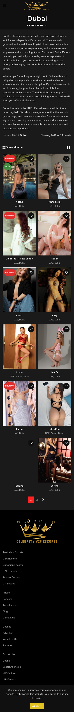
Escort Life (9, 654)
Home (6, 135)
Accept (37, 706)
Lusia (19, 372)
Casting (7, 626)
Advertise (8, 632)
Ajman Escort (41, 52)
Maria (19, 429)
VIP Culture (9, 673)
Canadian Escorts (13, 564)
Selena (55, 485)
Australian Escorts (13, 552)
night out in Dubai (46, 76)
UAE (14, 135)
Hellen (54, 258)
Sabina (19, 486)
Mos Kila (55, 429)
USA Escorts (10, 558)
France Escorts (11, 577)
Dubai (22, 206)
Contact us (9, 617)
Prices (6, 592)
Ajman (19, 376)
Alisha (19, 201)
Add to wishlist (31, 159)
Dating (6, 660)
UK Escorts (9, 583)
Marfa (54, 372)
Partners (7, 645)
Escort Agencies (12, 666)
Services (7, 598)
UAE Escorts (10, 571)
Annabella (55, 201)
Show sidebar (14, 147)
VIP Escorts (9, 679)
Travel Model (10, 605)
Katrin (19, 315)
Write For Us (10, 639)
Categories (35, 25)
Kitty (54, 315)
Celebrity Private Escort (19, 258)
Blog (5, 611)
